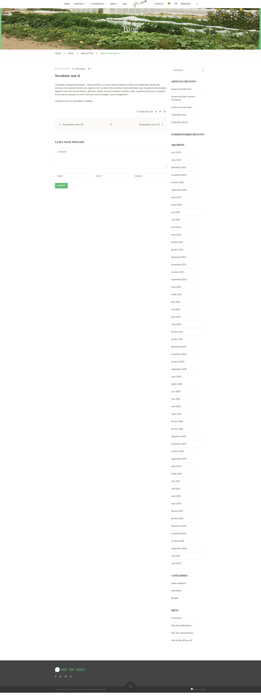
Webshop (185, 4)
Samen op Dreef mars (181, 107)
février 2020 (177, 421)
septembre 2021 (179, 279)
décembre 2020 (178, 347)
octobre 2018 (177, 541)
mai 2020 (175, 399)
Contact (159, 4)
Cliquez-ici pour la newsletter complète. (74, 101)
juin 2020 (175, 391)
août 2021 (176, 287)
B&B (125, 4)
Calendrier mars (178, 115)
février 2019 (177, 511)
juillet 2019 (176, 474)
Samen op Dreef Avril (181, 89)
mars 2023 (176, 160)
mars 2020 (176, 414)
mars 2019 (176, 504)
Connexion (176, 618)
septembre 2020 (179, 369)
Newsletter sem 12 (149, 124)
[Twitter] (61, 676)
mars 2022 (176, 235)
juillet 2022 (176, 205)
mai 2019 (175, 489)
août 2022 (176, 197)
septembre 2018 (179, 548)
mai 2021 (175, 309)
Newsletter (87, 54)
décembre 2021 (178, 257)
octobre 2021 (177, 272)
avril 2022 (176, 227)
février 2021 (177, 332)
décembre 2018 (178, 526)
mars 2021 (176, 324)
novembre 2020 (178, 354)
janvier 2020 (177, 429)
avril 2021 (176, 317)
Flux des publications (181, 625)
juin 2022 (175, 212)
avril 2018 (176, 563)
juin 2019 (175, 481)
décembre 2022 (178, 167)
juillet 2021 (176, 294)
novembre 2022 (178, 175)
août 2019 (176, 466)
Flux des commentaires (182, 633)
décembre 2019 (178, 436)
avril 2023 (176, 152)
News (113, 4)
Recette (174, 598)
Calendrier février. (179, 122)
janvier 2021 (177, 339)
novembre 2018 (178, 533)
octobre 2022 (177, 182)
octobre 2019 (177, 451)
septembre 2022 (179, 190)
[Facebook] (55, 676)
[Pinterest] (66, 676)
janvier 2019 (177, 518)
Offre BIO (79, 4)
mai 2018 (175, 556)
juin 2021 (175, 302)
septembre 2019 (179, 459)
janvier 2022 (177, 250)
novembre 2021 (178, 264)
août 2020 (176, 377)
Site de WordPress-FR (181, 640)
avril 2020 (176, 406)
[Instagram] (71, 676)
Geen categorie (178, 583)
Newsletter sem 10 (73, 124)
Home (67, 4)
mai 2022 (175, 220)
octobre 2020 (177, 362)
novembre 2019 (178, 444)
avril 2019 (176, 496)
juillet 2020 (176, 384)
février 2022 (177, 242)
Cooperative (97, 4)
